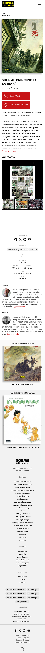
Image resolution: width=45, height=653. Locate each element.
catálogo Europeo (22, 514)
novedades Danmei (22, 493)
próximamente (22, 499)
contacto (22, 554)
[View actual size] (34, 163)
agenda (22, 540)
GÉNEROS (22, 245)
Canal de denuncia (22, 640)
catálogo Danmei (22, 528)
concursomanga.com (21, 621)
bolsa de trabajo (22, 560)
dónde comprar (22, 563)
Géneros (22, 534)
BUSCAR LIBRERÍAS (19, 105)
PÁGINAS (28, 266)
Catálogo (22, 477)
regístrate (22, 566)
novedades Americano (23, 484)
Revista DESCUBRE (22, 496)
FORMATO (22, 260)
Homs (5, 88)
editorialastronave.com (21, 616)
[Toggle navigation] (39, 3)
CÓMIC (4, 13)
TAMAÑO (15, 266)
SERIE (22, 255)
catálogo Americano (22, 517)
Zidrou (14, 88)
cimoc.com (21, 619)
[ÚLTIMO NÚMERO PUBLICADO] (22, 356)
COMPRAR (15, 96)
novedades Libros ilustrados (23, 490)
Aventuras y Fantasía (18, 249)
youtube (24, 601)
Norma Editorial (17, 589)
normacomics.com (21, 614)
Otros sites (22, 607)
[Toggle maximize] (40, 163)
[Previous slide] (7, 183)
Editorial (22, 546)
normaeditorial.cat (21, 611)
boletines (22, 582)
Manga (34, 589)
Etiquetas (22, 537)
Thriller (33, 249)
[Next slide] (38, 183)
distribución (22, 576)
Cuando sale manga (22, 508)
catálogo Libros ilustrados (22, 522)
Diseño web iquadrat (22, 642)
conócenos (22, 551)
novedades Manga (22, 487)
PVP (22, 277)
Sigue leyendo (9, 151)
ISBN (22, 271)
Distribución (22, 572)
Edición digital (22, 531)
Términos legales (22, 638)
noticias (22, 511)
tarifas (22, 579)
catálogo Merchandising (22, 525)
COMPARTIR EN (22, 235)
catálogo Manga (22, 519)
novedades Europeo (22, 481)
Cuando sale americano (22, 505)
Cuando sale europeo (22, 502)
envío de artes (22, 557)
